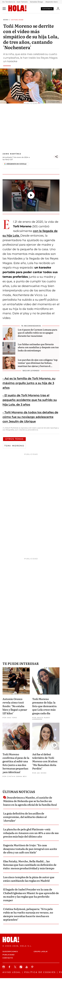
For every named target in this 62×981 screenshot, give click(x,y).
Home (6, 20)
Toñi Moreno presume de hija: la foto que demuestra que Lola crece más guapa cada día (44, 706)
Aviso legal (12, 972)
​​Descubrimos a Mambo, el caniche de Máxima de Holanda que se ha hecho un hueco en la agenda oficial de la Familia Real (30, 800)
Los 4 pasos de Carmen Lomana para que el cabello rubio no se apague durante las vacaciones (37, 332)
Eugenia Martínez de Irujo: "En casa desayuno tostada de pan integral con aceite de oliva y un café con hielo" (30, 848)
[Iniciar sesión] (58, 8)
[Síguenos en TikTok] (21, 967)
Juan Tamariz (22, 2)
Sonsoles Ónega (36, 2)
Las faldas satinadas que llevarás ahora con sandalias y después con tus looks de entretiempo (38, 347)
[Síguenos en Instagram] (4, 967)
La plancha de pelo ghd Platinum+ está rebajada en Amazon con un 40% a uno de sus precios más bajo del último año (31, 832)
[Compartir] (56, 156)
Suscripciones (10, 951)
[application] (31, 195)
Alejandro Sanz (51, 2)
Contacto (8, 958)
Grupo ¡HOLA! (41, 951)
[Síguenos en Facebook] (9, 967)
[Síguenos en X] (15, 967)
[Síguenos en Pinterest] (32, 967)
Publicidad (8, 955)
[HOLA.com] (17, 8)
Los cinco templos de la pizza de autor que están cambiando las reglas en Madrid (28, 878)
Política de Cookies (40, 972)
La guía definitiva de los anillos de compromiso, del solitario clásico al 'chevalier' (25, 816)
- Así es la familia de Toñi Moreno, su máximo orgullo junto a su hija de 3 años (29, 383)
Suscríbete (47, 9)
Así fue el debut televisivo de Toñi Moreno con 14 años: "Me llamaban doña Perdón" (45, 761)
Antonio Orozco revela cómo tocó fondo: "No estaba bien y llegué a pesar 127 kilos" (15, 706)
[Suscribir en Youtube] (27, 967)
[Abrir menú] (4, 8)
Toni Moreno (14, 445)
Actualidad (17, 20)
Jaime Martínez (12, 154)
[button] (31, 195)
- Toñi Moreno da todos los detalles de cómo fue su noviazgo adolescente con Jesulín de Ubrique (30, 417)
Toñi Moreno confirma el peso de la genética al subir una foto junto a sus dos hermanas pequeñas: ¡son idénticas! (16, 763)
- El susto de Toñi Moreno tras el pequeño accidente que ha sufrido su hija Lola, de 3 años (30, 400)
